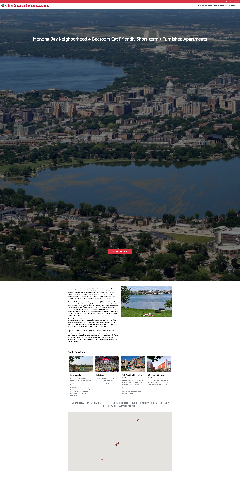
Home (201, 6)
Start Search (120, 251)
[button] (116, 444)
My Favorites (219, 6)
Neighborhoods (232, 6)
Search (209, 6)
